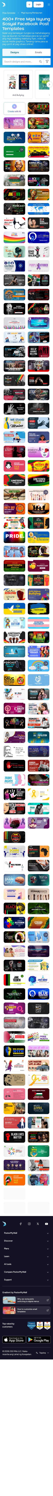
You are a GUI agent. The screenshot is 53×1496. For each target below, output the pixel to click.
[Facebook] (21, 1224)
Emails (38, 52)
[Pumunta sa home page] (3, 4)
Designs (14, 52)
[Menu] (49, 4)
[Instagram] (29, 1224)
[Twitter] (38, 1224)
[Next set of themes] (49, 84)
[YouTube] (46, 1224)
